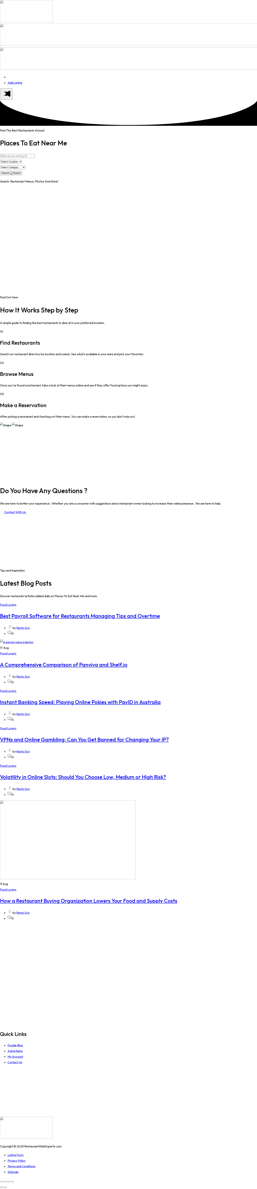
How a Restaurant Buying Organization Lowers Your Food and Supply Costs (88, 900)
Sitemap (13, 1172)
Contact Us (15, 1062)
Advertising (15, 1051)
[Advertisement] (128, 213)
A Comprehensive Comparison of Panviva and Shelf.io (63, 664)
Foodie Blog (15, 1045)
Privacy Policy (17, 1160)
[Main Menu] (6, 94)
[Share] (5, 1181)
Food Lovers (8, 605)
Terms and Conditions (21, 1166)
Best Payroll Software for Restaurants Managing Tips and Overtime (80, 616)
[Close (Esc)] (1, 1181)
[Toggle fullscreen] (8, 1181)
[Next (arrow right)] (5, 1187)
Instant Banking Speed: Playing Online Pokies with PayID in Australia (80, 702)
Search (6, 173)
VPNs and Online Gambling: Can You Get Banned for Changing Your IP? (84, 739)
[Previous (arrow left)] (1, 1187)
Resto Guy (23, 628)
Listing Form (16, 1155)
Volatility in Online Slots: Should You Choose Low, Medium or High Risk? (83, 777)
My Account (15, 1056)
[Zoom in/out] (12, 1181)
